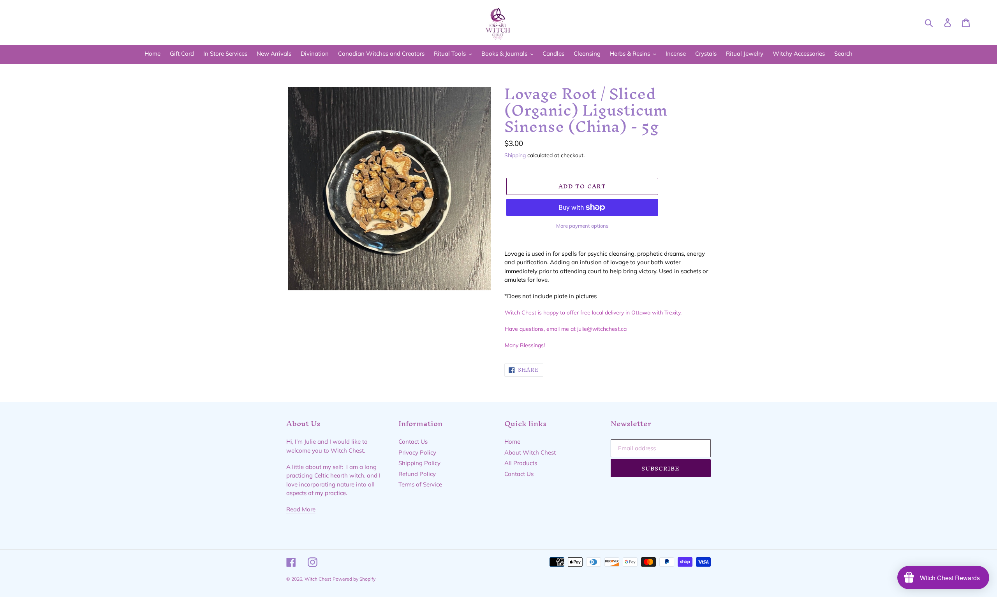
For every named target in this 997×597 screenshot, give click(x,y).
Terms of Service (420, 484)
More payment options (582, 226)
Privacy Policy (417, 452)
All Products (520, 463)
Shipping (515, 155)
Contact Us (413, 441)
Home (512, 441)
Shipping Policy (419, 463)
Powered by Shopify (354, 579)
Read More (300, 509)
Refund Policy (417, 474)
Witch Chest (318, 579)
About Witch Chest (530, 452)
